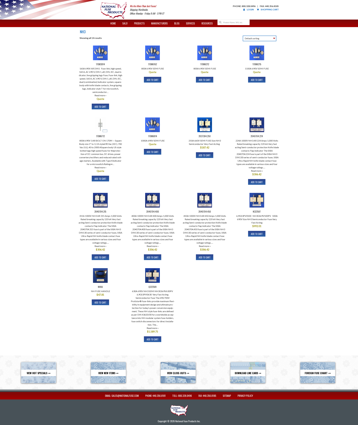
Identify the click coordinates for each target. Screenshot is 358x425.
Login (250, 9)
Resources (207, 23)
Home (113, 23)
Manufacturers (159, 23)
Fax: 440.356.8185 (269, 6)
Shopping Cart (270, 9)
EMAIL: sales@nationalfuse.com (122, 395)
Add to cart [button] (100, 106)
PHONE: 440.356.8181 (155, 395)
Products (139, 23)
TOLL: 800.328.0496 (182, 395)
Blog (176, 23)
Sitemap (227, 395)
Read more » (100, 95)
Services (190, 23)
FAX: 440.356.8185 (207, 395)
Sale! (125, 23)
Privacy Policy (245, 395)
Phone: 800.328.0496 (244, 6)
